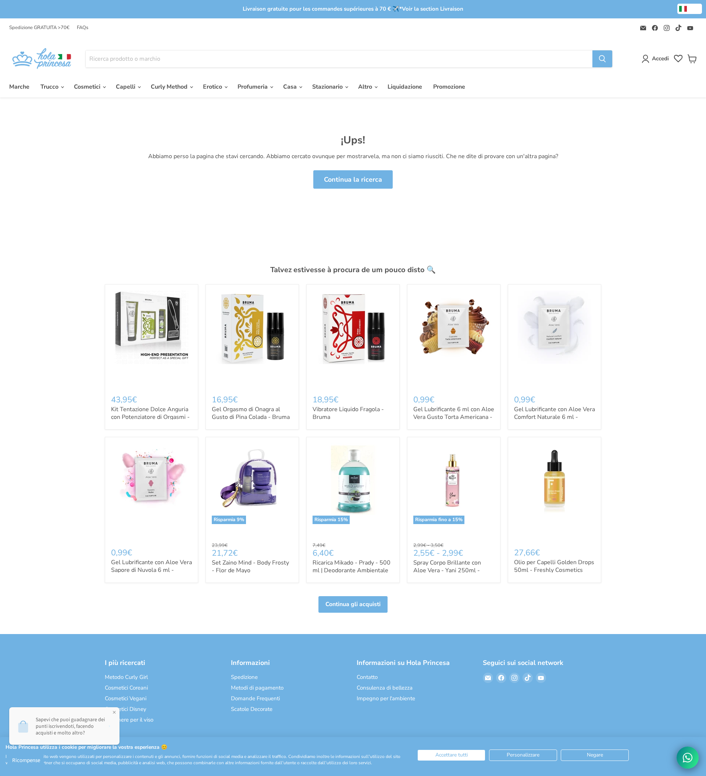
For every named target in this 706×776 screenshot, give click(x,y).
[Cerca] (602, 58)
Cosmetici (88, 87)
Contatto (367, 677)
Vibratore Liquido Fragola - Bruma (348, 413)
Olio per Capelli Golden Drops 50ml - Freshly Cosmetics (554, 566)
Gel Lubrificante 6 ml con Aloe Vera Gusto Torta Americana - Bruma (453, 417)
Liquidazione (405, 87)
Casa (290, 87)
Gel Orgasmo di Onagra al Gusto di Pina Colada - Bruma (251, 413)
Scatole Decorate (251, 709)
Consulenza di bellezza (385, 687)
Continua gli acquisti (353, 604)
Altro (366, 87)
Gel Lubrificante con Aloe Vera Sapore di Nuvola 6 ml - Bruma (151, 570)
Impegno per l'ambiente (386, 698)
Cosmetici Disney (125, 709)
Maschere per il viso (129, 719)
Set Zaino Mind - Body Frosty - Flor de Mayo (250, 566)
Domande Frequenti (255, 698)
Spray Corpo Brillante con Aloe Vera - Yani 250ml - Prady (447, 570)
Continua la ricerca (353, 179)
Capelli (126, 87)
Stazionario (328, 87)
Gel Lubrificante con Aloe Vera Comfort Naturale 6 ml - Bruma (554, 417)
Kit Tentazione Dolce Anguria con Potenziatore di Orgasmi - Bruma (150, 417)
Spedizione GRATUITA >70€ (39, 28)
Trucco (50, 87)
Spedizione (244, 677)
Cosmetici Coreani (126, 687)
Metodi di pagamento (257, 687)
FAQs (82, 28)
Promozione (449, 87)
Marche (19, 87)
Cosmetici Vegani (125, 698)
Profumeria (253, 87)
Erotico (213, 87)
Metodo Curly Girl (126, 677)
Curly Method (170, 87)
